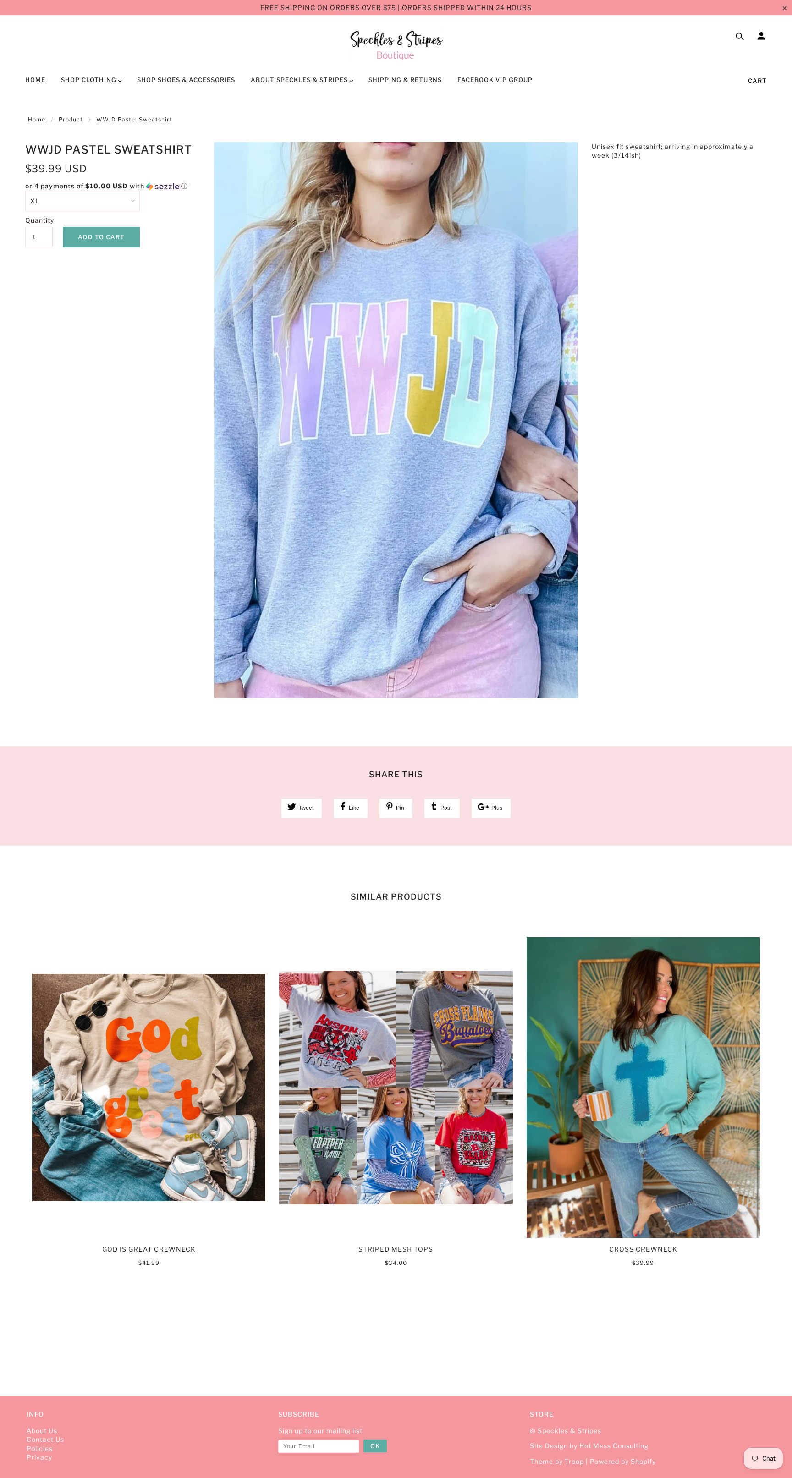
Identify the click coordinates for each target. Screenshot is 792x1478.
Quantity (39, 220)
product (71, 119)
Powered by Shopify (623, 1461)
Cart (757, 80)
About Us (42, 1430)
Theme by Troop (557, 1461)
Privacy (39, 1457)
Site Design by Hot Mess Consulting (589, 1446)
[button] (112, 186)
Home (36, 119)
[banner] (396, 44)
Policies (40, 1448)
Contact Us (45, 1439)
